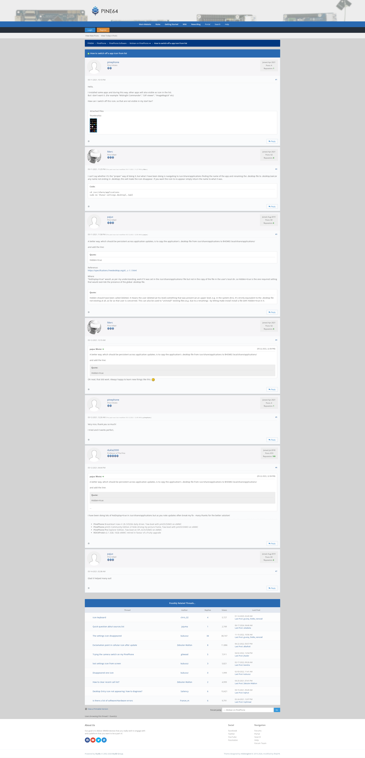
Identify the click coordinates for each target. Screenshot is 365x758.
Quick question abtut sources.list (108, 626)
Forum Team (260, 743)
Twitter (231, 733)
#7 (276, 571)
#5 (276, 417)
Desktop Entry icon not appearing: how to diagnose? (117, 691)
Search (217, 24)
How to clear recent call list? (106, 682)
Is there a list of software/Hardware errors (113, 700)
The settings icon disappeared (107, 635)
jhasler (246, 655)
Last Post (239, 618)
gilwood (184, 654)
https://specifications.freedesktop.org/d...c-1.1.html (112, 270)
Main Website (145, 24)
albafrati (247, 646)
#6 (276, 467)
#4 (276, 340)
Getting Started (171, 24)
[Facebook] (87, 740)
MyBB (97, 753)
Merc (110, 151)
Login (90, 30)
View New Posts (92, 35)
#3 (276, 234)
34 (208, 635)
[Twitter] (98, 740)
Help (227, 24)
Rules (158, 24)
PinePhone (101, 43)
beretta (247, 665)
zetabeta (247, 628)
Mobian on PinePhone (139, 43)
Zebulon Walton (184, 645)
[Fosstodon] (104, 740)
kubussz (184, 635)
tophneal (247, 702)
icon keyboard (99, 617)
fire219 (277, 753)
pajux (110, 216)
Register (103, 30)
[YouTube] (93, 740)
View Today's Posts (109, 35)
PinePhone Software (117, 43)
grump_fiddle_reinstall (253, 618)
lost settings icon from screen (107, 663)
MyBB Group (117, 753)
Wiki (185, 24)
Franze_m (184, 700)
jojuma (184, 626)
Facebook (232, 730)
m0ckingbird (246, 753)
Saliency (184, 691)
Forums (257, 730)
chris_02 (184, 617)
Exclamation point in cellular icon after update (115, 645)
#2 (276, 169)
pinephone (113, 62)
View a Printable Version (98, 709)
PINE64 (91, 43)
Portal (207, 24)
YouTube (232, 737)
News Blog (195, 24)
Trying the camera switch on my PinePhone (113, 654)
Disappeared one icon (103, 672)
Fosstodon (233, 740)
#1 (276, 79)
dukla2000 (113, 450)
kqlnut (246, 692)
